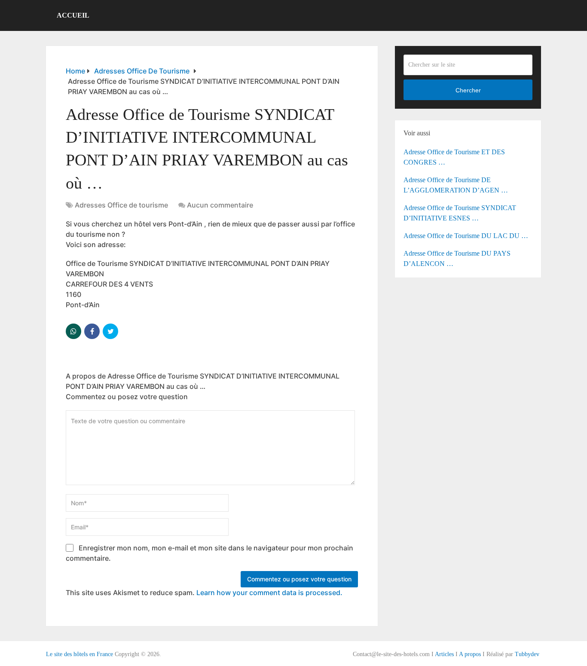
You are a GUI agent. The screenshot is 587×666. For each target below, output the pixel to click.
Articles (444, 654)
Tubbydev (527, 654)
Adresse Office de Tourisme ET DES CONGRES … (454, 157)
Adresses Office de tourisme (121, 205)
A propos (470, 654)
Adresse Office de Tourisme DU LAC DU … (466, 235)
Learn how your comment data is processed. (269, 592)
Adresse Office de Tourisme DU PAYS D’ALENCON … (457, 258)
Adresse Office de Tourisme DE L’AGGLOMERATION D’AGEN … (456, 185)
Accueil (73, 15)
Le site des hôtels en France (79, 654)
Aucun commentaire (220, 205)
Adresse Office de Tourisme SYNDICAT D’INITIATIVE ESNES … (460, 213)
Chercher (468, 90)
